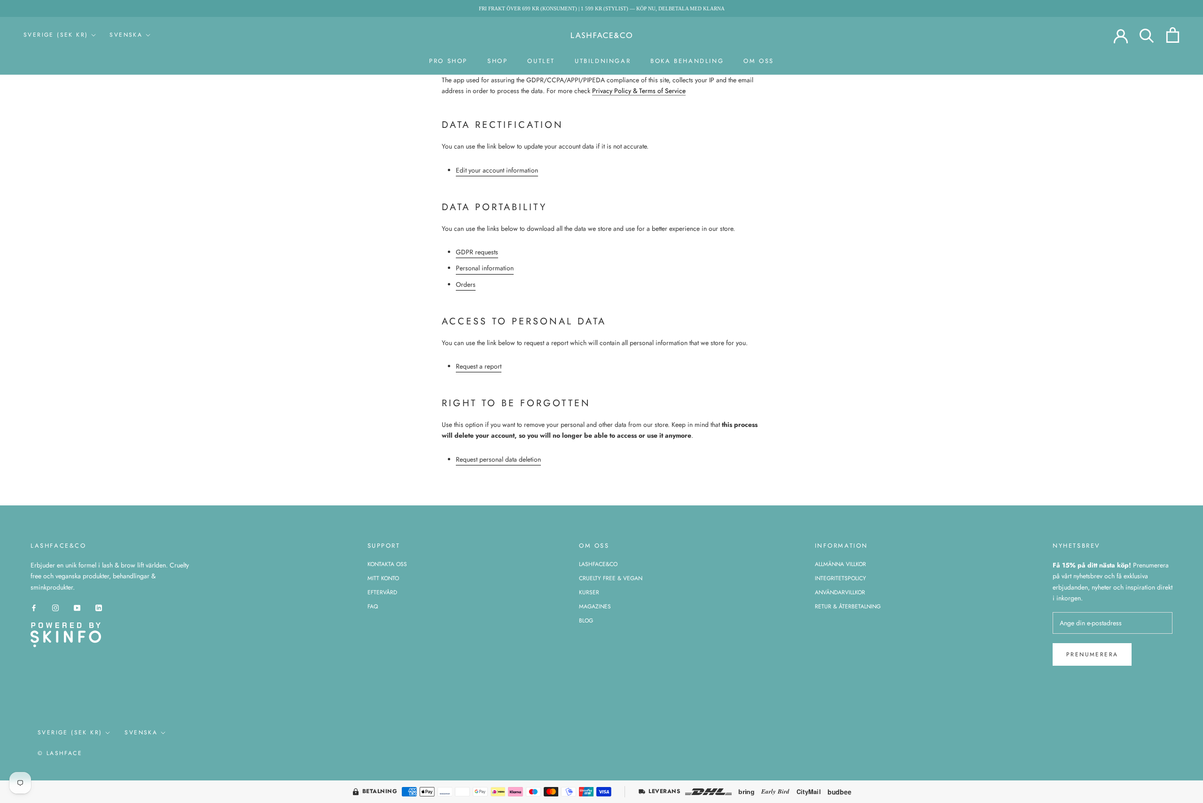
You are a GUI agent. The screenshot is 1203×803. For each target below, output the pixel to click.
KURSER (589, 592)
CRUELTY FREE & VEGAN (610, 578)
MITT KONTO (383, 578)
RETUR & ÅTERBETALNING (848, 606)
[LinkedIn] (98, 607)
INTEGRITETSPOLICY (840, 578)
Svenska (125, 35)
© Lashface (60, 753)
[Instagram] (55, 607)
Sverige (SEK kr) (55, 35)
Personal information (485, 268)
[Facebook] (34, 607)
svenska (141, 732)
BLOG (586, 620)
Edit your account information (497, 170)
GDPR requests (477, 252)
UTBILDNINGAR (603, 60)
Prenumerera (1092, 654)
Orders (466, 284)
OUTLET (541, 60)
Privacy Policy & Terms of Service (639, 90)
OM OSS (758, 60)
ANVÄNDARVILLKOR (840, 592)
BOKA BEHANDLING (687, 60)
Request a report (478, 366)
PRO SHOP (448, 60)
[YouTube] (77, 607)
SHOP (497, 60)
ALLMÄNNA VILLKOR (840, 564)
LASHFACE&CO (598, 564)
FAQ (372, 606)
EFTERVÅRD (382, 592)
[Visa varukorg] (1173, 35)
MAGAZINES (595, 606)
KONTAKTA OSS (387, 564)
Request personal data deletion (498, 459)
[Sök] (1147, 35)
